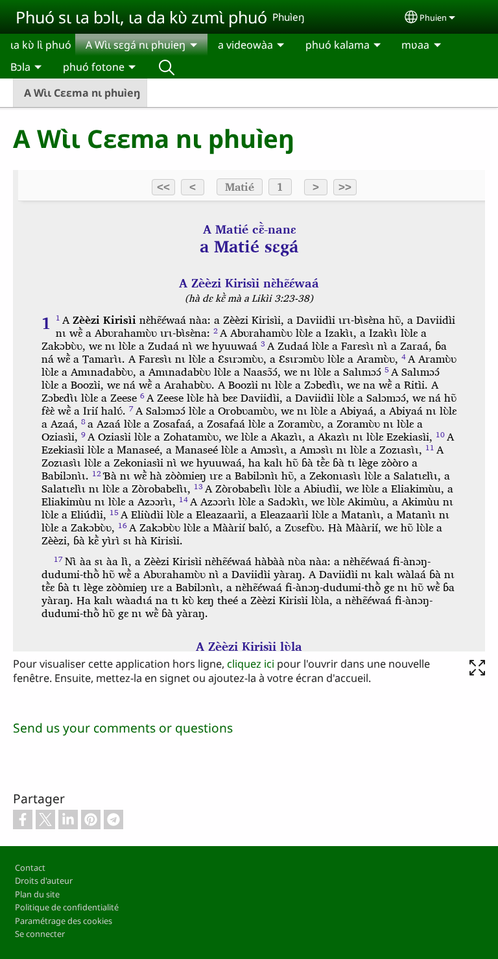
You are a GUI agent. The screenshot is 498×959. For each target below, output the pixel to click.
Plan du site (37, 894)
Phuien (433, 17)
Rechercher (166, 67)
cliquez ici (250, 664)
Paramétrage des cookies (63, 921)
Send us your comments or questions (123, 727)
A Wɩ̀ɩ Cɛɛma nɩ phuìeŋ (82, 93)
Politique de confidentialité (67, 907)
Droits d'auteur (44, 880)
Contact (30, 867)
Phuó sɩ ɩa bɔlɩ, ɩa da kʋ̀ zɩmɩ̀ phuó (141, 17)
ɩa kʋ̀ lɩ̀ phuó (40, 45)
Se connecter (40, 934)
